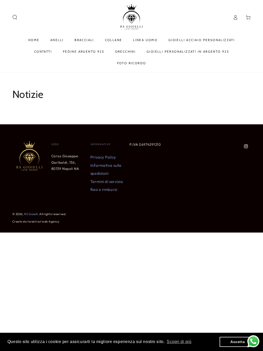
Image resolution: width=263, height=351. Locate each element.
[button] (14, 17)
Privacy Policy (103, 157)
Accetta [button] (237, 342)
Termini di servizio (106, 181)
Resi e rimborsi (103, 189)
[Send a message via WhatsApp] (253, 341)
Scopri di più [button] (179, 341)
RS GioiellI (31, 214)
